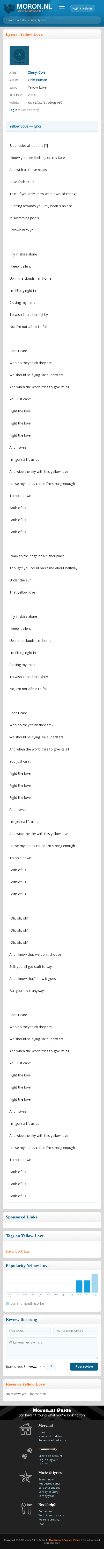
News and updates (50, 1436)
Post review (84, 1366)
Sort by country (48, 1491)
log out (53, 1460)
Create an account (50, 1455)
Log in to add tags (18, 1251)
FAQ (41, 1523)
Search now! (46, 1479)
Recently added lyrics (52, 1440)
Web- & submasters (51, 1515)
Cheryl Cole (36, 72)
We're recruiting (48, 1519)
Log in (13, 110)
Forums (43, 1464)
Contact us (45, 1511)
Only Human (37, 80)
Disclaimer (55, 1539)
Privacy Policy (72, 1539)
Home (42, 1432)
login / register (82, 8)
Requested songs (49, 1483)
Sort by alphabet (49, 1487)
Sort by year (46, 1496)
